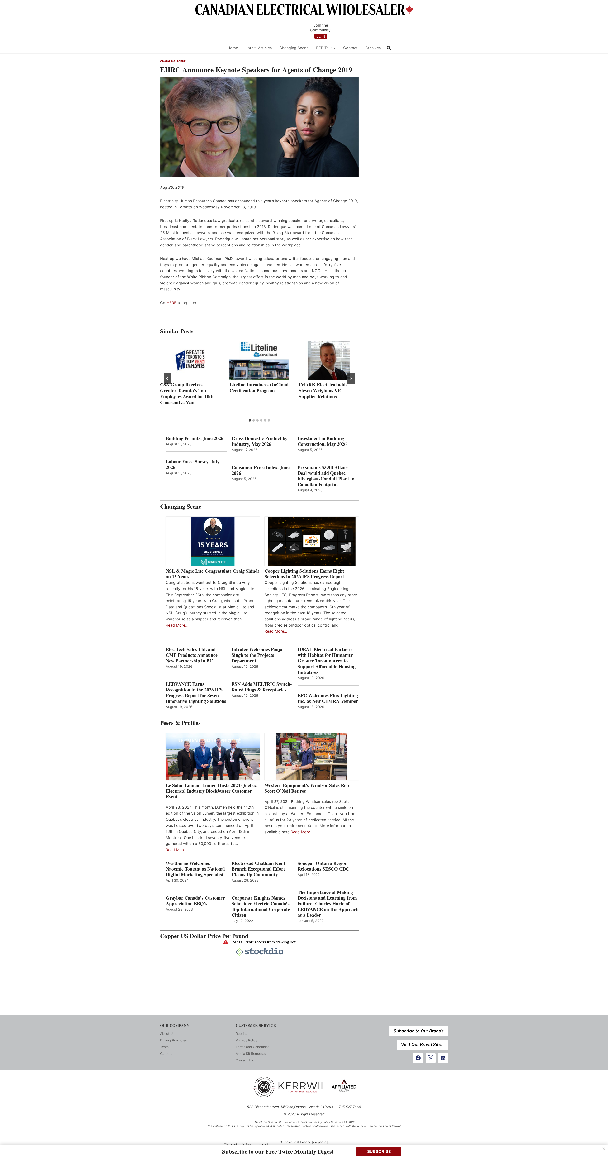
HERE (171, 302)
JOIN (320, 36)
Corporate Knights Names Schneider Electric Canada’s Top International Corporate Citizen (261, 906)
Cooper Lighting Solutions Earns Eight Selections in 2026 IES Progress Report (305, 574)
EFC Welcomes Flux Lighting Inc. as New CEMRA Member (328, 698)
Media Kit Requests (251, 1053)
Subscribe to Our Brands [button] (419, 1030)
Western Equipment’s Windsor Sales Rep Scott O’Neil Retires (307, 788)
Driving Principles (173, 1040)
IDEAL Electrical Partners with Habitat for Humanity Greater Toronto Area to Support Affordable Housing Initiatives (327, 661)
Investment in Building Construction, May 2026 (322, 441)
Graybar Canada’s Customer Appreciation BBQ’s (195, 901)
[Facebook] (418, 1058)
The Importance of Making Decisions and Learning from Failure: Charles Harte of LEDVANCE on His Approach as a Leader (328, 903)
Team (164, 1047)
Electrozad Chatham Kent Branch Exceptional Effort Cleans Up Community (258, 869)
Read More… (177, 625)
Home (232, 47)
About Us (167, 1033)
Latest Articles (259, 47)
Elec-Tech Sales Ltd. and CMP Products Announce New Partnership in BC (192, 655)
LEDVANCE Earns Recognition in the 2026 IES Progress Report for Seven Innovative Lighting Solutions (196, 692)
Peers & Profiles (180, 722)
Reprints (242, 1033)
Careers (166, 1053)
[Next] (351, 378)
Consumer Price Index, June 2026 (261, 470)
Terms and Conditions (252, 1047)
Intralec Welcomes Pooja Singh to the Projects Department (257, 655)
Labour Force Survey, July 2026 (192, 464)
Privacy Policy (246, 1040)
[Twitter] (431, 1058)
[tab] (250, 420)
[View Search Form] (389, 48)
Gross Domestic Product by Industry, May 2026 (259, 441)
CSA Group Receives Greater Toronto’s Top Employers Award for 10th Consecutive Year (187, 393)
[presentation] (190, 360)
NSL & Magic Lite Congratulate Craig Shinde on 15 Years (213, 574)
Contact (350, 47)
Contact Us (244, 1060)
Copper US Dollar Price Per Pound (204, 935)
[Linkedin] (443, 1058)
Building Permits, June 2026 (194, 438)
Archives (373, 47)
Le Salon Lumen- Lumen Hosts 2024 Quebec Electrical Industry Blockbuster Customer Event (211, 791)
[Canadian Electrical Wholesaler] (190, 47)
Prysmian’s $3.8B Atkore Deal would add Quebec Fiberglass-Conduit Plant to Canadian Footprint (326, 476)
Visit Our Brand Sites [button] (422, 1044)
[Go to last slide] (167, 378)
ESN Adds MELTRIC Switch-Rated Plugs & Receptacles (262, 687)
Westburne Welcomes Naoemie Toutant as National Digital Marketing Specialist (195, 869)
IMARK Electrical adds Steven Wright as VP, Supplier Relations (323, 390)
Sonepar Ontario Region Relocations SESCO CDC (323, 866)
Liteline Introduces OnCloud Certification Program (259, 387)
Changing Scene (294, 47)
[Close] (604, 1149)
